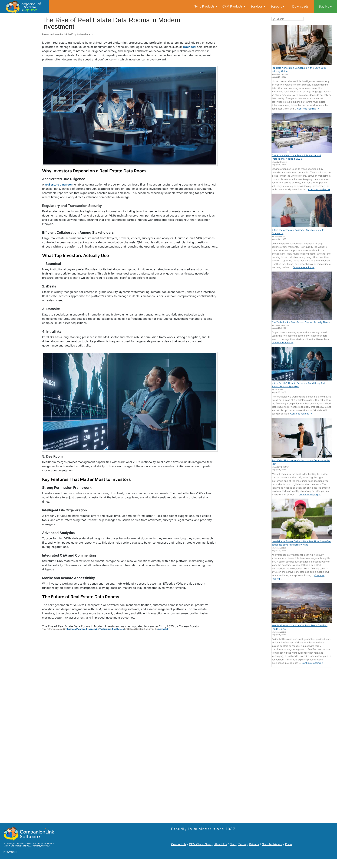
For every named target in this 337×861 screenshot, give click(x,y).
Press (288, 844)
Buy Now (325, 6)
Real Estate (118, 629)
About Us (220, 844)
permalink (163, 629)
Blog (233, 844)
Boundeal (189, 47)
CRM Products (232, 6)
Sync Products (204, 6)
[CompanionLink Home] (24, 6)
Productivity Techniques (98, 629)
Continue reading (308, 108)
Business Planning (76, 629)
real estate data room (59, 184)
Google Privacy (272, 844)
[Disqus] (130, 684)
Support (276, 6)
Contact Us (178, 844)
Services (256, 6)
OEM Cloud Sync (200, 844)
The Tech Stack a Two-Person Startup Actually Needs (301, 322)
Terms (242, 844)
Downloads (300, 6)
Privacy (254, 844)
